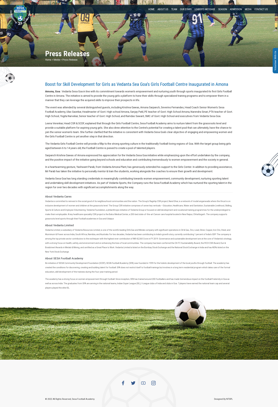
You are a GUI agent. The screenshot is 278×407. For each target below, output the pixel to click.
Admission (236, 9)
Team (174, 9)
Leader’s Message (205, 9)
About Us (163, 9)
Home (151, 9)
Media (248, 9)
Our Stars (186, 9)
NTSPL (229, 399)
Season (222, 9)
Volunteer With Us (275, 60)
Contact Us (261, 9)
